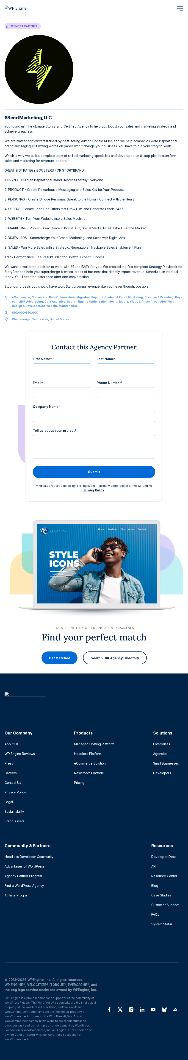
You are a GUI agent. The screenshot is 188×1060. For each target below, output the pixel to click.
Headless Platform (88, 754)
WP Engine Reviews (20, 754)
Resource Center (164, 876)
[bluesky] (164, 1009)
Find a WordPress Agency (24, 886)
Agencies (160, 754)
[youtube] (153, 1009)
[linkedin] (142, 1009)
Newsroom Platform (89, 773)
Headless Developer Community (29, 857)
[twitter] (120, 1009)
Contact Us (13, 783)
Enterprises (161, 744)
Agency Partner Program (23, 876)
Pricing (79, 783)
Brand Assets (14, 821)
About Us (11, 744)
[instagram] (131, 1009)
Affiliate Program (17, 895)
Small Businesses (166, 763)
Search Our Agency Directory (115, 658)
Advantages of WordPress (24, 866)
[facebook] (109, 1009)
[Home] (92, 703)
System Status (161, 924)
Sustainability (14, 811)
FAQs (155, 914)
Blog (154, 886)
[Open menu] (180, 8)
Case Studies (161, 895)
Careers (11, 773)
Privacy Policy (93, 490)
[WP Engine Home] (22, 8)
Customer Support (165, 905)
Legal (9, 802)
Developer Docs (163, 857)
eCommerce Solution (90, 763)
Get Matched (59, 658)
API (153, 866)
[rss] (175, 1009)
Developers (162, 773)
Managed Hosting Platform (94, 744)
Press (9, 763)
